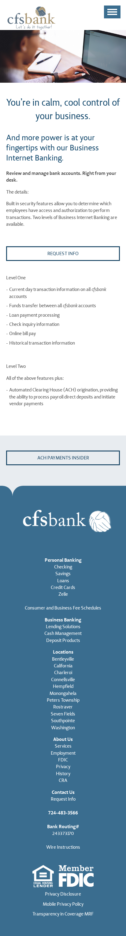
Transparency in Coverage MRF (63, 914)
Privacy (63, 766)
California (63, 666)
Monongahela (63, 693)
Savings (63, 573)
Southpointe (63, 720)
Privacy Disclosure (63, 894)
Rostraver (63, 707)
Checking (63, 567)
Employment (63, 753)
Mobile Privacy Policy (63, 904)
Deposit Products (63, 640)
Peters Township (63, 700)
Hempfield (63, 686)
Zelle (63, 594)
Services (63, 746)
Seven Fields (63, 714)
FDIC (63, 760)
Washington (63, 727)
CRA (63, 780)
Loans (63, 580)
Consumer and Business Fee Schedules (63, 608)
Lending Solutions (63, 626)
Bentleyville (63, 659)
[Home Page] (31, 17)
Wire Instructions (63, 847)
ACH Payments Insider (63, 458)
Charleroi (63, 672)
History (63, 773)
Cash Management (63, 633)
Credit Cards (63, 587)
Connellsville (63, 679)
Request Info (63, 253)
